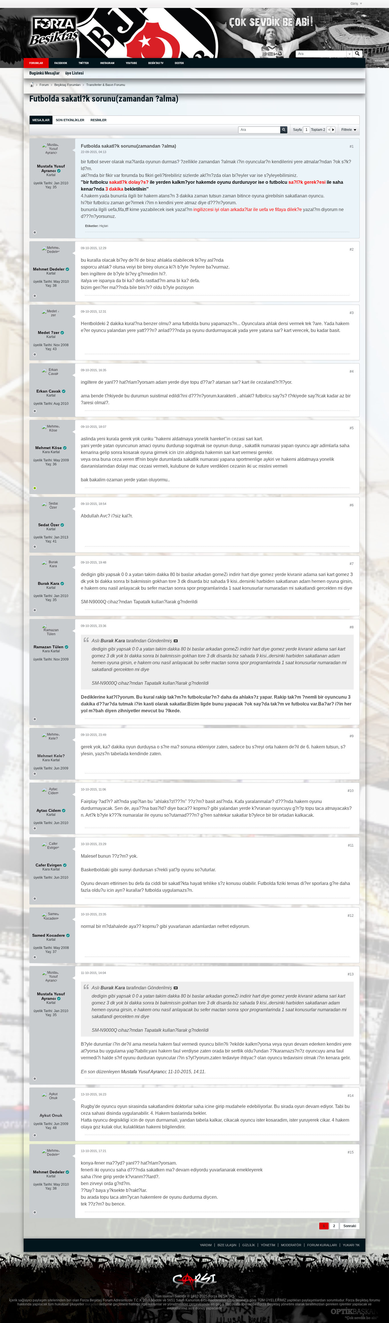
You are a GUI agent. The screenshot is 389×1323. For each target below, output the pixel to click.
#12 (351, 916)
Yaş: (48, 187)
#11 (351, 845)
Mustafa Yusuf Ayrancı (143, 1071)
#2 (352, 249)
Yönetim (268, 1245)
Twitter (84, 63)
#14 (351, 1096)
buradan (92, 1304)
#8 (352, 627)
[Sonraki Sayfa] (333, 130)
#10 (351, 791)
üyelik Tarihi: (43, 183)
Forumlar (36, 63)
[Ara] (357, 53)
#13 (351, 974)
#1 (352, 146)
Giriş (354, 4)
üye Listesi (74, 73)
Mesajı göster (176, 640)
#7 (352, 564)
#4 (352, 371)
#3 (352, 313)
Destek (179, 63)
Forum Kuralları (322, 1245)
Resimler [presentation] (99, 120)
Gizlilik (248, 1245)
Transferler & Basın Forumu (105, 84)
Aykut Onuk (51, 1115)
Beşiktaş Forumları (67, 84)
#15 (351, 1152)
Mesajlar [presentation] (41, 120)
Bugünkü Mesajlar (44, 73)
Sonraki (349, 1226)
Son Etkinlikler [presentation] (70, 120)
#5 (352, 428)
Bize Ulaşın (227, 1245)
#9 (352, 736)
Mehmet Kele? (51, 756)
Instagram (107, 63)
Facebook (60, 63)
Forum (44, 84)
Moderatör (291, 1245)
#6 (352, 505)
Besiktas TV (155, 63)
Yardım (206, 1245)
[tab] (41, 119)
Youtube (131, 63)
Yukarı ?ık (351, 1245)
